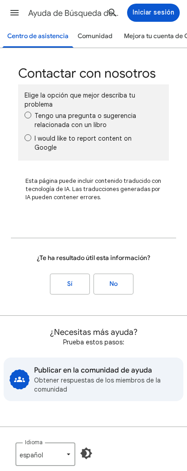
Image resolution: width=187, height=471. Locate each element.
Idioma (34, 442)
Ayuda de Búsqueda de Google (73, 13)
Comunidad (95, 36)
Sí (70, 284)
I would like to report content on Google (83, 143)
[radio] (28, 115)
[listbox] (45, 454)
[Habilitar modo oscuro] (86, 453)
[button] (14, 13)
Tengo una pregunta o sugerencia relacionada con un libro (85, 120)
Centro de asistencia (38, 36)
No (113, 284)
